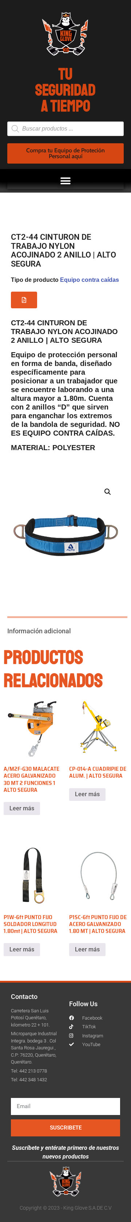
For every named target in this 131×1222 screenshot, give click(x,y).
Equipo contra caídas (89, 280)
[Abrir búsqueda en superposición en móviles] (65, 129)
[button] (65, 181)
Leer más (21, 808)
